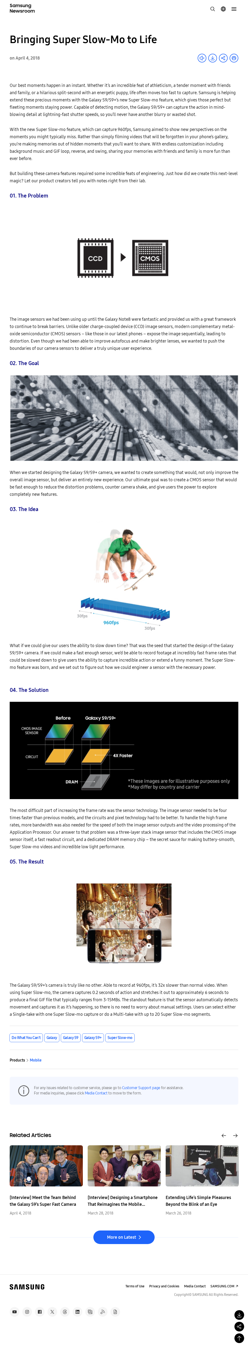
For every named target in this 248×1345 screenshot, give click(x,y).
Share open (223, 58)
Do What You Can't (26, 1037)
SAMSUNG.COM (222, 1286)
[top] (239, 1338)
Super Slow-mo (120, 1037)
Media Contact (96, 1093)
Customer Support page (141, 1087)
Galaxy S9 (70, 1037)
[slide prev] (224, 1136)
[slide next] (235, 1136)
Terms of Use (134, 1286)
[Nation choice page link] (223, 9)
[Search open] (212, 9)
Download (212, 58)
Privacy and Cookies (164, 1286)
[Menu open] (234, 9)
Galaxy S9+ (93, 1037)
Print (234, 58)
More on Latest (121, 1237)
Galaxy (51, 1037)
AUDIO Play (202, 58)
